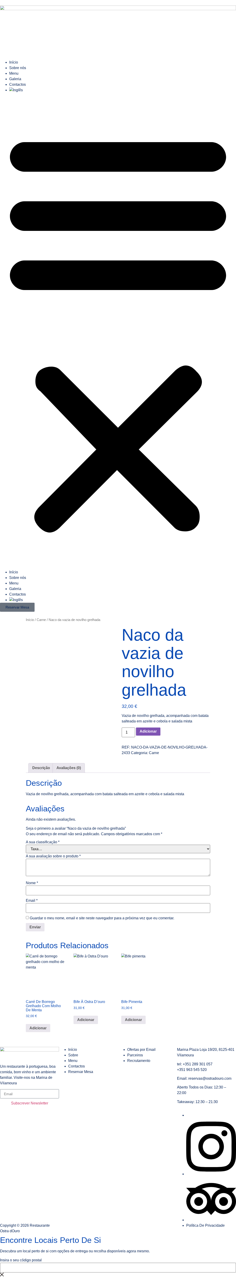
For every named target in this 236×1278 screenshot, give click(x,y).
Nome (32, 883)
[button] (118, 331)
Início (13, 62)
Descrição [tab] (41, 768)
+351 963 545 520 (192, 1070)
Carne (41, 620)
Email (32, 900)
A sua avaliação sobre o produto (53, 856)
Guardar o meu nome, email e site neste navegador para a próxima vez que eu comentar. (102, 918)
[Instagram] (211, 1174)
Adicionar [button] (38, 1028)
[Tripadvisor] (211, 1220)
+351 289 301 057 (197, 1064)
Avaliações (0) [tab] (68, 768)
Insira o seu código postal (21, 1260)
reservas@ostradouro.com (209, 1078)
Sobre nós (17, 68)
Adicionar (148, 731)
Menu (13, 73)
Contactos (17, 84)
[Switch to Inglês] (122, 90)
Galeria (15, 79)
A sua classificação (42, 842)
